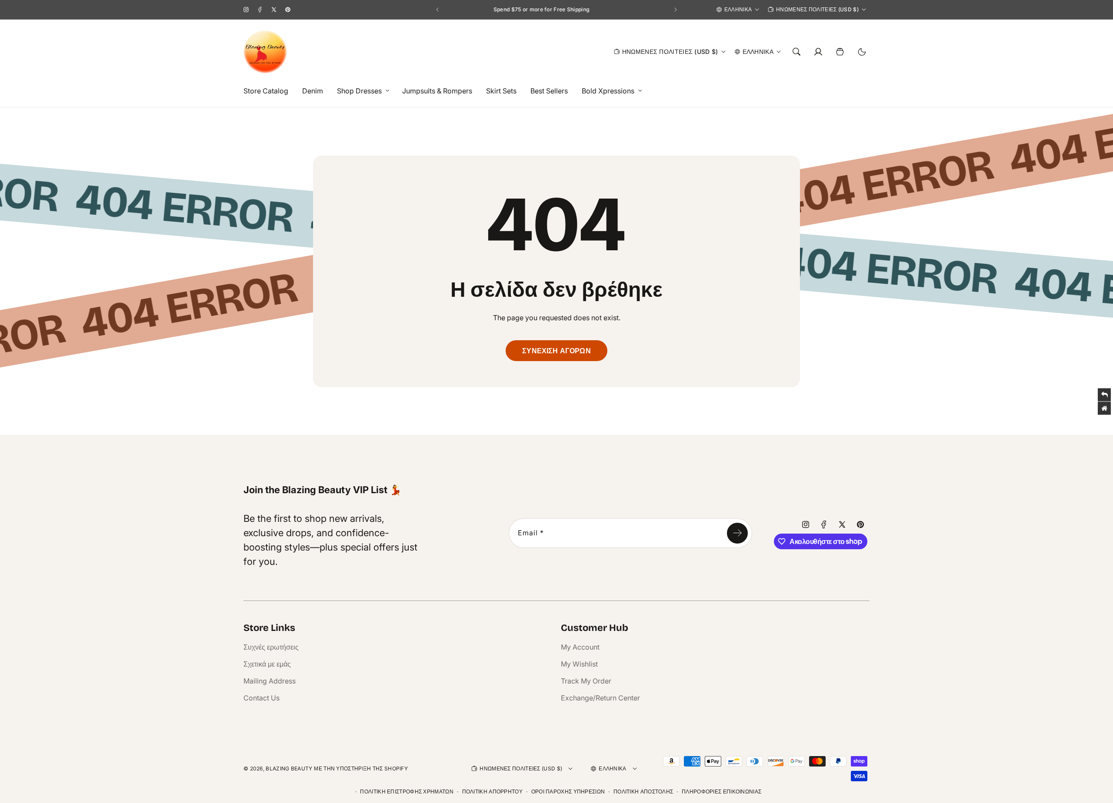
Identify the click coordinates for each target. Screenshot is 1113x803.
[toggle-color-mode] (861, 51)
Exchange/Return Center (600, 698)
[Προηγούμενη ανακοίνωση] (437, 9)
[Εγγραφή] (737, 533)
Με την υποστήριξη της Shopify (361, 768)
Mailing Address (269, 681)
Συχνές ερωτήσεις (271, 647)
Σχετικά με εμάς (267, 664)
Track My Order (586, 681)
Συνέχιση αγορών (556, 350)
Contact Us (261, 698)
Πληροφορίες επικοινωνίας (721, 791)
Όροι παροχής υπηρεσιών (568, 791)
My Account (580, 647)
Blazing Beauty (289, 768)
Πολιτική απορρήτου (492, 791)
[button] (360, 91)
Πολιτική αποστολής (643, 791)
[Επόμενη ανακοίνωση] (676, 9)
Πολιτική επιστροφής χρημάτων (406, 791)
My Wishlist (579, 664)
